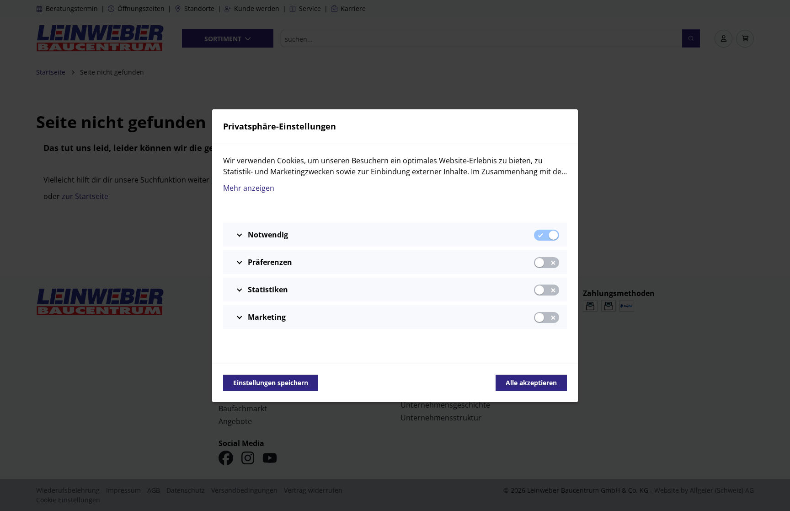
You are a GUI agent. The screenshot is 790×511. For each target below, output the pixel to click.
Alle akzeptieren (531, 382)
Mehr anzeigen (248, 188)
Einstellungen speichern (270, 382)
